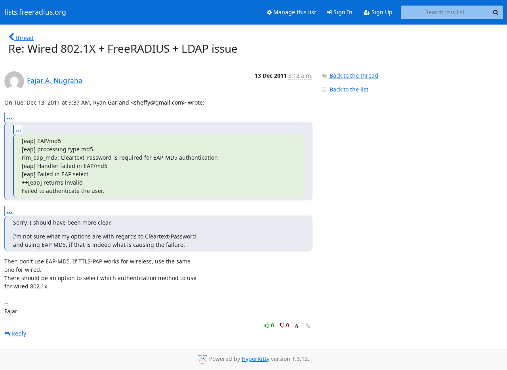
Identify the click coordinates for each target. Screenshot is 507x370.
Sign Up (381, 12)
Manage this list (294, 12)
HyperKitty (255, 358)
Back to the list (348, 89)
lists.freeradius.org (35, 12)
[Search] (496, 12)
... (10, 117)
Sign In (342, 12)
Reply (18, 333)
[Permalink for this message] (308, 325)
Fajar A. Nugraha (54, 80)
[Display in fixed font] (296, 326)
